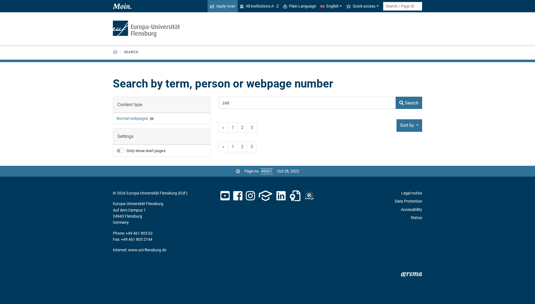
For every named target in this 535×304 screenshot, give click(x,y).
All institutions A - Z (262, 6)
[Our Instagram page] (250, 196)
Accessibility (411, 209)
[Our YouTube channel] (225, 196)
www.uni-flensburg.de (147, 250)
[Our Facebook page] (237, 196)
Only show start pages (146, 151)
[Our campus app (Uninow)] (265, 196)
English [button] (332, 6)
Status (416, 217)
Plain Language (302, 6)
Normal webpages (132, 118)
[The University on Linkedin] (281, 196)
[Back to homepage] (146, 29)
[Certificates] (295, 196)
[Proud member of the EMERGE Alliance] (309, 196)
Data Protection (408, 201)
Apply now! (225, 6)
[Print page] (238, 171)
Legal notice (411, 193)
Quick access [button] (364, 6)
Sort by (407, 125)
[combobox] (402, 6)
